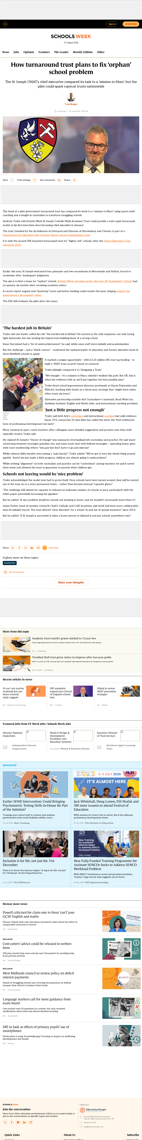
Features (44, 52)
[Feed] (5, 1122)
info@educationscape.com (93, 1127)
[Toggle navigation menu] (5, 24)
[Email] (30, 1122)
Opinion (28, 52)
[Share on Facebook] (19, 547)
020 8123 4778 (90, 1123)
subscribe (131, 24)
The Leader (61, 52)
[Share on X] (25, 547)
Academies (9, 563)
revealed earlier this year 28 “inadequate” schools (94, 281)
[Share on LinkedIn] (31, 547)
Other (100, 52)
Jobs (16, 52)
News (5, 52)
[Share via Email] (38, 547)
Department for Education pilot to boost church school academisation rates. (47, 235)
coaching (109, 416)
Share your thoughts (71, 582)
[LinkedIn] (24, 1122)
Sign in (112, 24)
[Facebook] (11, 1122)
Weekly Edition (83, 52)
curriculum (77, 416)
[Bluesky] (18, 1122)
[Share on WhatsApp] (12, 547)
